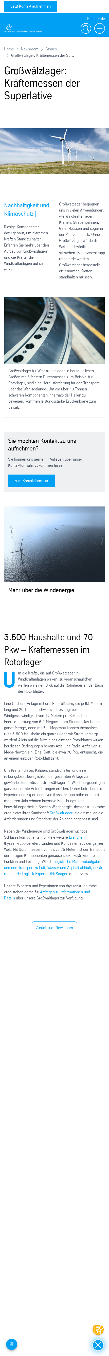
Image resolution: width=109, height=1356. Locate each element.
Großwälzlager (61, 813)
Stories (51, 49)
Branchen (76, 837)
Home (9, 49)
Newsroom (30, 49)
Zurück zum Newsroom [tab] (54, 927)
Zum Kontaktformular (31, 480)
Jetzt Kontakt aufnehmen (30, 6)
